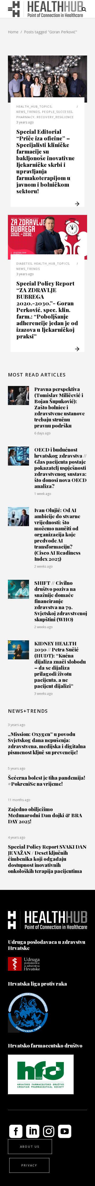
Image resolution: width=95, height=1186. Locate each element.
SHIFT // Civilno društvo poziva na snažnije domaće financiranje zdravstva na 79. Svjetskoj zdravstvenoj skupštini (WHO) (60, 601)
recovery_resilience (55, 117)
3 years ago (25, 122)
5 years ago (16, 768)
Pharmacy (25, 117)
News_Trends (28, 112)
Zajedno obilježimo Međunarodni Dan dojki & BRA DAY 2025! (45, 815)
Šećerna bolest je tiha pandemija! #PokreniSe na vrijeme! (46, 780)
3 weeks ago (43, 693)
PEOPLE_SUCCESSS (57, 112)
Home (13, 31)
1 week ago (42, 493)
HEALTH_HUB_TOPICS (33, 106)
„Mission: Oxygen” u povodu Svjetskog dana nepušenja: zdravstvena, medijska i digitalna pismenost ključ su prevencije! (47, 743)
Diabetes (24, 263)
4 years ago (16, 837)
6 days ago (42, 433)
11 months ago (19, 800)
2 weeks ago (43, 566)
